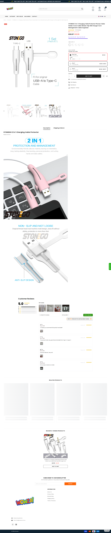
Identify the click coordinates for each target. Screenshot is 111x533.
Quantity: (70, 73)
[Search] (61, 8)
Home (5, 20)
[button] (4, 111)
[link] (99, 9)
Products (9, 20)
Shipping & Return (59, 128)
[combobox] (59, 8)
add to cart (88, 76)
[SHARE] (106, 76)
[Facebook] (12, 524)
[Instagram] (16, 524)
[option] (34, 61)
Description (46, 128)
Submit (70, 483)
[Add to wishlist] (103, 76)
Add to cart (55, 466)
